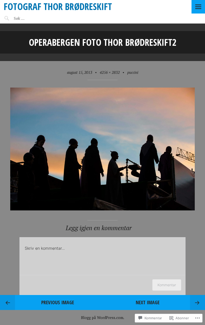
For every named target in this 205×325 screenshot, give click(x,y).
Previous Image (57, 302)
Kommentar (167, 285)
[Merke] (34, 18)
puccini (132, 72)
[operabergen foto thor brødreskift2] (102, 208)
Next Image (148, 302)
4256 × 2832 (110, 72)
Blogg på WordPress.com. (102, 317)
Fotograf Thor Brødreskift (58, 6)
